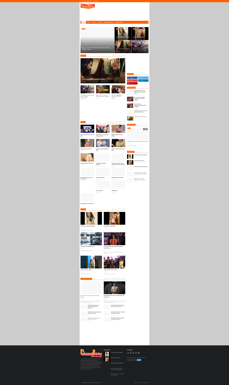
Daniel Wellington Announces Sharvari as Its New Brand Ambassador (93, 306)
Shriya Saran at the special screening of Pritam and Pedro (118, 164)
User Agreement (145, 382)
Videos (83, 209)
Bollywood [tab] (108, 278)
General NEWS (119, 22)
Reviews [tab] (118, 55)
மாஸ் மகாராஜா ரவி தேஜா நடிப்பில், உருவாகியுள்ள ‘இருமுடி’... (90, 296)
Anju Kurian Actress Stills (86, 149)
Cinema (83, 55)
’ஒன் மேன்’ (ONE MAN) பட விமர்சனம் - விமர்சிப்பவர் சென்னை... (117, 96)
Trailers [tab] (115, 209)
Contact (135, 382)
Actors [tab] (117, 121)
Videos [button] (99, 22)
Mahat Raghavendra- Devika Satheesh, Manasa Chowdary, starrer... (140, 92)
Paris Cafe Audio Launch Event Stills (87, 135)
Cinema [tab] (120, 121)
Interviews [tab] (120, 209)
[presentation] (82, 40)
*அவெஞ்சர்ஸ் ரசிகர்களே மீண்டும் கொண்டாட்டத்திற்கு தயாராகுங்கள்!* (87, 96)
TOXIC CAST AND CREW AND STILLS (141, 166)
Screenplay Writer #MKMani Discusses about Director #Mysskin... (139, 98)
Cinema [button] (88, 22)
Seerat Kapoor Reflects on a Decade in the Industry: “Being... (118, 313)
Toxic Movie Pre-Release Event (87, 246)
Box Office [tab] (123, 55)
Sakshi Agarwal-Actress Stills (87, 203)
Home (83, 22)
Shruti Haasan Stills (100, 177)
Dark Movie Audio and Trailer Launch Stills (87, 178)
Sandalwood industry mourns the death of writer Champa (140, 111)
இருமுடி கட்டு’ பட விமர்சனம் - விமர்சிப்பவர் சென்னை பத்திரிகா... (102, 96)
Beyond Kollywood (86, 278)
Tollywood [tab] (113, 278)
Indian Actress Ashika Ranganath (88, 226)
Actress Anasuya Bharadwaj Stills (102, 149)
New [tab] (115, 55)
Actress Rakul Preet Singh (109, 226)
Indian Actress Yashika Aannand (101, 164)
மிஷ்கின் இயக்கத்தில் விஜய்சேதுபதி (140, 116)
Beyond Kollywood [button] (108, 22)
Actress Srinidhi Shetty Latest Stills (118, 149)
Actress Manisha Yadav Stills (87, 163)
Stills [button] (94, 22)
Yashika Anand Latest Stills (117, 177)
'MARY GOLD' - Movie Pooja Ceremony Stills (102, 135)
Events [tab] (124, 121)
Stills (83, 122)
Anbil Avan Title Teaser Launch (110, 269)
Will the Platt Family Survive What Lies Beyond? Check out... (117, 319)
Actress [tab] (113, 121)
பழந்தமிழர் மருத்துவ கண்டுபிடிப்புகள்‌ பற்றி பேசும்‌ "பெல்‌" (137, 141)
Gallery (139, 382)
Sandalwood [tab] (123, 278)
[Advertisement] (126, 11)
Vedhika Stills (114, 190)
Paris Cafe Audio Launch (86, 269)
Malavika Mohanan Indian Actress (117, 135)
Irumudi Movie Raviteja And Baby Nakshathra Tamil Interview (113, 247)
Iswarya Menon (99, 190)
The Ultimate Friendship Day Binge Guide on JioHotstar (94, 313)
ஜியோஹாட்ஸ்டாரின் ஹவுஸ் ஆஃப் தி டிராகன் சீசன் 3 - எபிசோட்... (94, 319)
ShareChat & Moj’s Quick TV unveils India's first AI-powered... (114, 296)
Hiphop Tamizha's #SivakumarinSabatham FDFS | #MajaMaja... (140, 105)
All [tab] (113, 55)
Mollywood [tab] (118, 278)
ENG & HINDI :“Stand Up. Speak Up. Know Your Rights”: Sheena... (117, 306)
